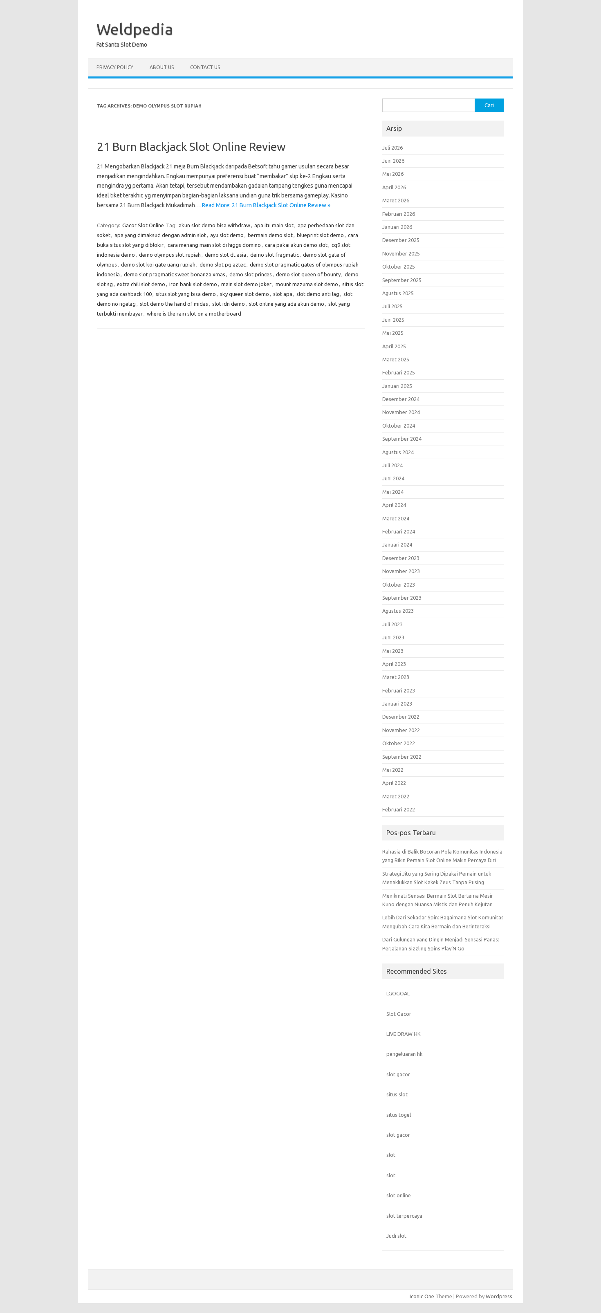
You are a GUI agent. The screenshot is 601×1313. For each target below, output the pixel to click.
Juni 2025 (393, 320)
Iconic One (422, 1296)
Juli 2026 (392, 147)
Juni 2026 (393, 161)
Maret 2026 (395, 200)
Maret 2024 (395, 518)
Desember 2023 (400, 558)
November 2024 (401, 412)
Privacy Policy (114, 67)
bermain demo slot (270, 235)
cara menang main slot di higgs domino (214, 245)
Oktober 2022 (398, 743)
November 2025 (401, 253)
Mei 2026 (393, 174)
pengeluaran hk (404, 1054)
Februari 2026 (398, 214)
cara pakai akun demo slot (296, 245)
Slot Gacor (398, 1014)
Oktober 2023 (398, 584)
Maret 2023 (395, 677)
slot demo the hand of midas (174, 304)
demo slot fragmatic (274, 255)
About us (162, 67)
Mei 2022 (393, 770)
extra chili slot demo (141, 284)
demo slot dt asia (225, 255)
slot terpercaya (404, 1216)
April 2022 (394, 783)
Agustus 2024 (398, 452)
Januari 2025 (397, 386)
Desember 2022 (400, 716)
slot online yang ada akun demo (286, 304)
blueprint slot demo (320, 235)
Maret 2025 (395, 359)
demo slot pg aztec (223, 264)
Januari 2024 (397, 544)
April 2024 (394, 505)
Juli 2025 (392, 306)
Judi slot (396, 1236)
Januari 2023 (397, 703)
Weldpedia (134, 29)
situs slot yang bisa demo (186, 294)
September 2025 (402, 280)
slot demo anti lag (317, 294)
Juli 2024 (392, 465)
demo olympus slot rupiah (170, 255)
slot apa (282, 294)
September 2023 (402, 597)
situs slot (397, 1094)
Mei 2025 (393, 333)
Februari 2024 (398, 531)
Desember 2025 (400, 240)
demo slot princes (250, 274)
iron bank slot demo (193, 284)
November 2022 (401, 730)
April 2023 (394, 664)
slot (390, 1155)
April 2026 (394, 187)
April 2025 (394, 346)
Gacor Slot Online (143, 225)
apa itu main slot (274, 225)
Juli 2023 (392, 624)
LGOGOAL (398, 993)
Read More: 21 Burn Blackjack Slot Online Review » (266, 205)
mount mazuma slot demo (307, 284)
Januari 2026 (397, 227)
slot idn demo (228, 304)
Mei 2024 (393, 492)
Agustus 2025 (398, 293)
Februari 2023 (398, 690)
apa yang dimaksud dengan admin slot (160, 235)
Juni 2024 (393, 478)
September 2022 (402, 757)
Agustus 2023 (398, 611)
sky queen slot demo (244, 294)
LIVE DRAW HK (403, 1034)
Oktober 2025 (398, 266)
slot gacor (398, 1074)
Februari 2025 (398, 372)
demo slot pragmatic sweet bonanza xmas (174, 274)
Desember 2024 (400, 399)
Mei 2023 (393, 651)
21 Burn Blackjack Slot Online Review (191, 146)
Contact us (205, 67)
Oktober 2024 (398, 425)
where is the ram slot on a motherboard (194, 313)
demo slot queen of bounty (308, 274)
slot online (398, 1195)
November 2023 (401, 571)
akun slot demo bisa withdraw (214, 225)
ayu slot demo (227, 235)
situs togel (398, 1115)
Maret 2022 (395, 796)
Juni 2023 (393, 637)
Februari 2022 (398, 809)
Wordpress (499, 1296)
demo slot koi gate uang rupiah (158, 264)
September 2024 (402, 438)
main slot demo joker (246, 284)
